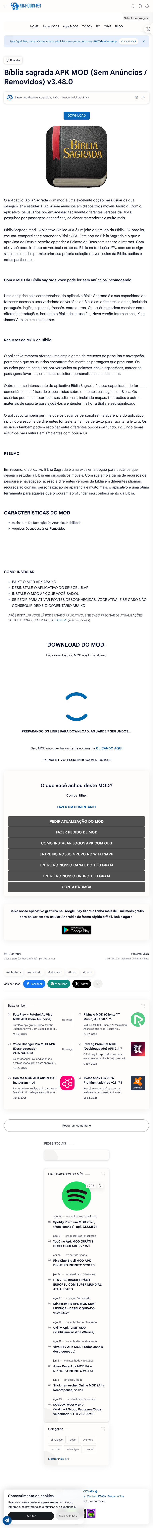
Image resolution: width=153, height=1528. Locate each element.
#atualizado (34, 936)
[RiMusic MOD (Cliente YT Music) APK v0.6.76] (138, 983)
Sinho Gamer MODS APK (79, 1455)
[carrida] (74, 1219)
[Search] (133, 6)
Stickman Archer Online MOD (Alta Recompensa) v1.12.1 (78, 1351)
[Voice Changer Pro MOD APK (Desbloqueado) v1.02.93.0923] (67, 1013)
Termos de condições (42, 1460)
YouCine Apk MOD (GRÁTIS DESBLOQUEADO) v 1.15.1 (73, 1207)
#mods (87, 936)
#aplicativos (13, 936)
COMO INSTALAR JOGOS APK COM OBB (76, 807)
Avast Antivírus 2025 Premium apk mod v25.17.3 (102, 1044)
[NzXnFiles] (91, 1477)
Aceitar (31, 1516)
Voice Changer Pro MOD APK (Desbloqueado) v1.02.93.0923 (34, 1012)
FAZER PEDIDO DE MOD (76, 796)
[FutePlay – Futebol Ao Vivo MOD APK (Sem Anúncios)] (67, 983)
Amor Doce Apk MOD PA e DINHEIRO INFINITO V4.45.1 (73, 1332)
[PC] (98, 26)
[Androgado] (71, 1477)
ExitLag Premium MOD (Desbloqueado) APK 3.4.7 (102, 1010)
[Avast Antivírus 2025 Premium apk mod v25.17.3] (138, 1047)
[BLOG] (119, 26)
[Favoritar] (136, 98)
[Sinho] (18, 97)
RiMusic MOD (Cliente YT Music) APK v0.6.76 (101, 980)
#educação (55, 936)
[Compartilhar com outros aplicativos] (98, 947)
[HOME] (34, 26)
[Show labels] (60, 1423)
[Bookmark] (140, 6)
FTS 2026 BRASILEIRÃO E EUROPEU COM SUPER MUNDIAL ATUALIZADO (77, 1248)
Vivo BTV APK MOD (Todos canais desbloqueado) (78, 1313)
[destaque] (89, 1238)
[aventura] (90, 1363)
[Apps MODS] (70, 26)
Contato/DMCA (96, 1460)
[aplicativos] (77, 1180)
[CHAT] (107, 26)
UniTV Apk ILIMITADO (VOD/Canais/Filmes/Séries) (73, 1294)
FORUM (60, 620)
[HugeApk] (62, 1477)
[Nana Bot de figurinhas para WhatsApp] (81, 1477)
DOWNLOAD (77, 116)
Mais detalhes (68, 1516)
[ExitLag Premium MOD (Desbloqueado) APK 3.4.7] (138, 1013)
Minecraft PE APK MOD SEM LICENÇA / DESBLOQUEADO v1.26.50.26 (74, 1272)
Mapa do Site (116, 1460)
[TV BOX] (87, 26)
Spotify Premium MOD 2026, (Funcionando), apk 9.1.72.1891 (75, 1188)
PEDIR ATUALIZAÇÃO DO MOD (77, 785)
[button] (147, 6)
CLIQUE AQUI (128, 41)
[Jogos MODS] (50, 26)
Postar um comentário (76, 1089)
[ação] (74, 1262)
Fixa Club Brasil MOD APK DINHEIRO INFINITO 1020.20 (74, 1227)
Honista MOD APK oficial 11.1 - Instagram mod (34, 1044)
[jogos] (83, 1219)
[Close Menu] (144, 41)
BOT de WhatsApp (105, 41)
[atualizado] (91, 1180)
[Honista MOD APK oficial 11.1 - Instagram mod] (67, 1047)
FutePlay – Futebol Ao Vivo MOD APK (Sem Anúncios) (32, 980)
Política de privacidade (71, 1460)
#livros (72, 936)
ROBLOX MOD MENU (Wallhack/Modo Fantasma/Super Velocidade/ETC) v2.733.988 (78, 1373)
